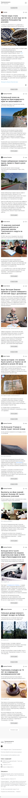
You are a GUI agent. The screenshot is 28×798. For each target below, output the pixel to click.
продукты (4, 82)
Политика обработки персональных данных (11, 752)
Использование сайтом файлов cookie (10, 755)
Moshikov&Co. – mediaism (14, 791)
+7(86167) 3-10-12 (7, 764)
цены (9, 82)
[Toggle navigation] (25, 2)
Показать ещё (14, 729)
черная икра (14, 82)
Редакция (5, 12)
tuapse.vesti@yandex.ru (8, 767)
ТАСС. (21, 53)
